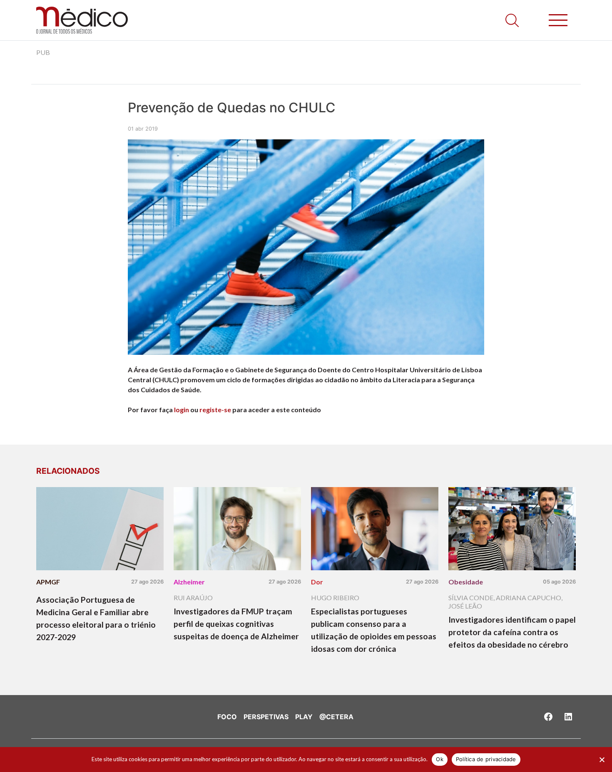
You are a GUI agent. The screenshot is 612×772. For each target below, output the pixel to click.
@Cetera (336, 717)
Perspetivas (266, 717)
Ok (439, 759)
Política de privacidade (486, 759)
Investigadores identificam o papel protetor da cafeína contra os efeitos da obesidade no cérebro (512, 632)
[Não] (601, 759)
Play (304, 717)
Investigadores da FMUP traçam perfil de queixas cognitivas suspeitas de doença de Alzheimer (236, 623)
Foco (227, 717)
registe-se (215, 409)
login (181, 409)
